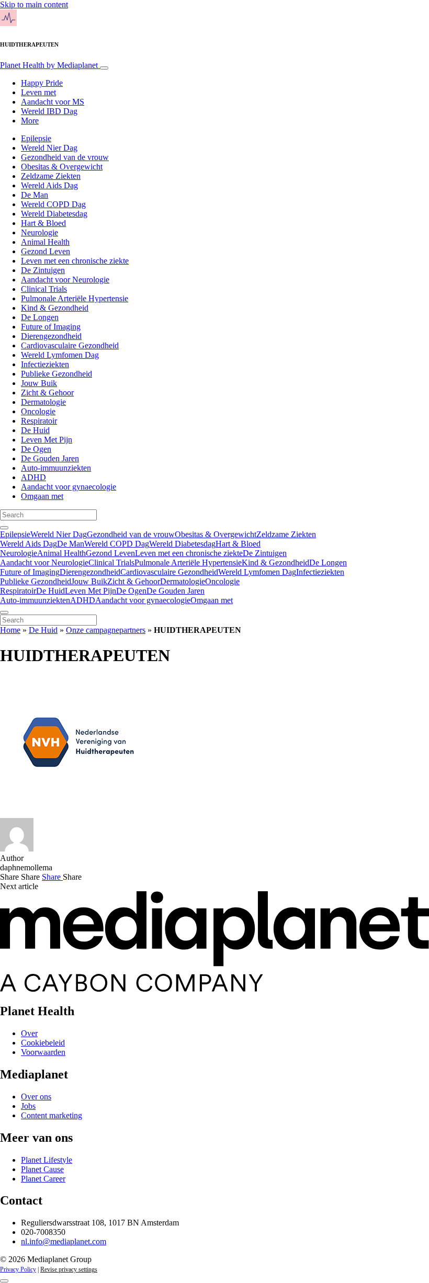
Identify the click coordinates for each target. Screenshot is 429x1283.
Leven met (38, 92)
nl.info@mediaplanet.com (63, 1241)
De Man (34, 194)
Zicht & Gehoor (47, 392)
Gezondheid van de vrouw (65, 157)
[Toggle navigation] (104, 68)
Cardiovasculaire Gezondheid (70, 345)
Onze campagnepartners (105, 630)
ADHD (33, 477)
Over (29, 1033)
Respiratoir (39, 420)
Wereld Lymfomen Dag (60, 354)
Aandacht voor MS (52, 101)
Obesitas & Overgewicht (62, 166)
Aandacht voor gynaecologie (68, 486)
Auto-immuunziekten (56, 467)
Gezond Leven (45, 251)
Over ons (36, 1096)
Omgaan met (42, 496)
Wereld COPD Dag (53, 204)
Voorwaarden (43, 1052)
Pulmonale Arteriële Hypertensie (74, 298)
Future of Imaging (51, 326)
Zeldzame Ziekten (51, 176)
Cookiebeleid (43, 1042)
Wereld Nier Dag (49, 147)
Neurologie (39, 232)
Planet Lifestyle (46, 1159)
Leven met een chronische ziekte (75, 260)
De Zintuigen (43, 270)
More (30, 120)
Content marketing (51, 1115)
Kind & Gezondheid (54, 307)
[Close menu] (4, 612)
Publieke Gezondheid (56, 373)
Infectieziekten (45, 364)
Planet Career (43, 1178)
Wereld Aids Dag (49, 185)
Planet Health (49, 65)
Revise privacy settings (68, 1269)
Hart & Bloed (43, 223)
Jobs (28, 1106)
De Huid (35, 430)
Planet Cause (42, 1169)
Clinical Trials (44, 289)
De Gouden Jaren (50, 458)
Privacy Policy (18, 1269)
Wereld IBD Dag (49, 111)
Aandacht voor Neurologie (65, 279)
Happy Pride (42, 82)
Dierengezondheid (51, 336)
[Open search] (4, 527)
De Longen (40, 317)
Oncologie (38, 411)
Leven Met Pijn (46, 439)
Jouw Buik (39, 383)
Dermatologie (43, 402)
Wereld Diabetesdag (54, 213)
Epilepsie (36, 138)
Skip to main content (34, 4)
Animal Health (45, 241)
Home (10, 630)
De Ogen (36, 449)
